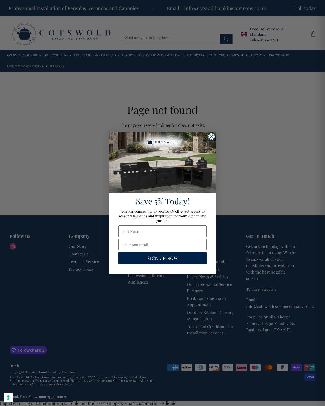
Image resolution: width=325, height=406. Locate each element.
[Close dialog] (211, 136)
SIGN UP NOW (162, 258)
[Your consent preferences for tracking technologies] (8, 397)
